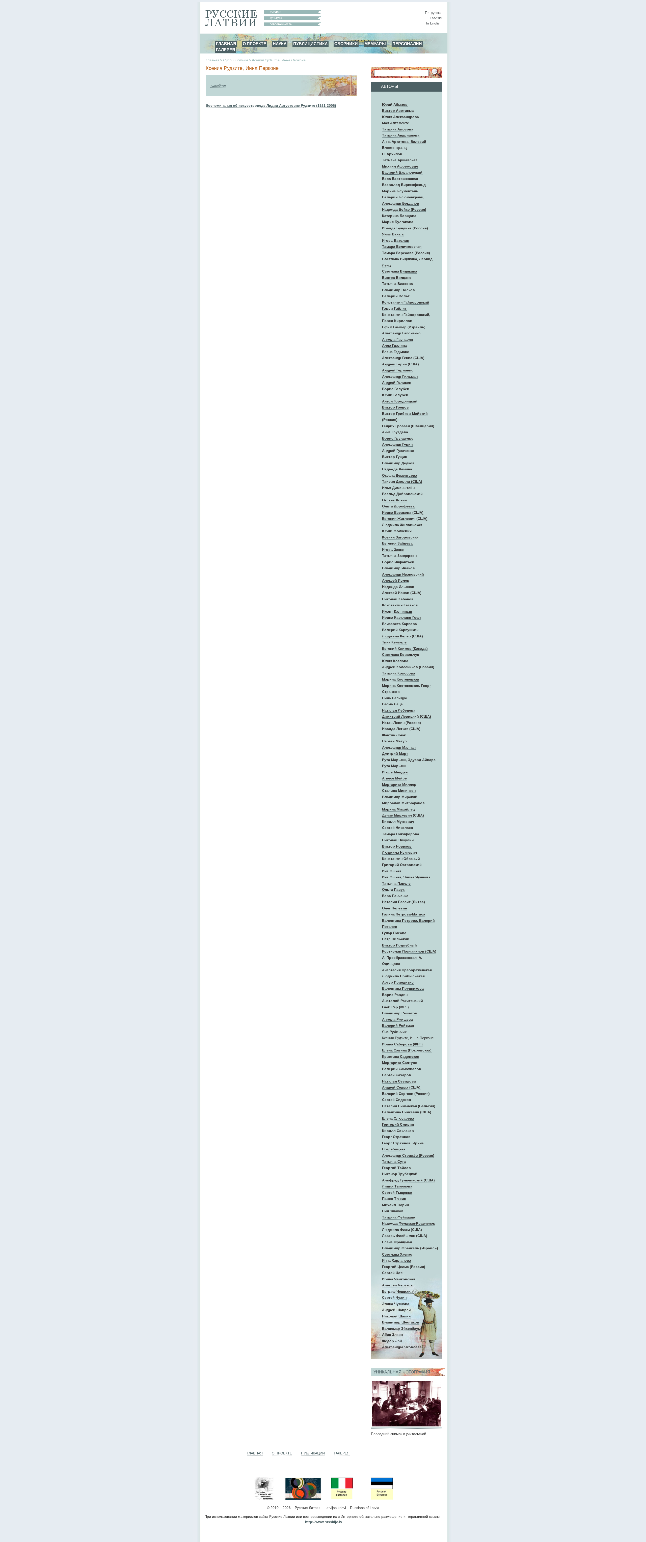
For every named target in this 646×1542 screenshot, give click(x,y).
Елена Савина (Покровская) (407, 1050)
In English (434, 23)
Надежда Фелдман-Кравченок (408, 1223)
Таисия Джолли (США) (402, 481)
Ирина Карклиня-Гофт (401, 617)
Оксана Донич (394, 500)
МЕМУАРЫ (375, 43)
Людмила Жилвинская (402, 525)
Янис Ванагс (393, 234)
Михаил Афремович (400, 166)
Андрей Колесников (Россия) (408, 667)
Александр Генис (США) (403, 358)
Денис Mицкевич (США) (403, 815)
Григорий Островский (402, 865)
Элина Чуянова (395, 1304)
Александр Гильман (400, 376)
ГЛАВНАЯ (226, 43)
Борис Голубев (395, 389)
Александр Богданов (400, 203)
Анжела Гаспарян (397, 339)
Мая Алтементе (395, 123)
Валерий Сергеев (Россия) (406, 1094)
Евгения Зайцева (397, 543)
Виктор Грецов (395, 407)
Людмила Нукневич (399, 852)
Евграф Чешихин (397, 1291)
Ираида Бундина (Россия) (405, 228)
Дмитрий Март (395, 753)
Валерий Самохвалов (401, 1069)
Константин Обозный (401, 859)
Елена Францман (397, 1242)
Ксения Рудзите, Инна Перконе (279, 60)
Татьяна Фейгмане (398, 1217)
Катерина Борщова (399, 216)
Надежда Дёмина (397, 469)
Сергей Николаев (397, 828)
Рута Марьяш (394, 766)
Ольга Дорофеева (398, 506)
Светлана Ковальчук (400, 655)
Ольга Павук (393, 889)
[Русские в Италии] (341, 1499)
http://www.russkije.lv (323, 1522)
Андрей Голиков (396, 383)
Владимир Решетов (399, 1013)
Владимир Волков (398, 290)
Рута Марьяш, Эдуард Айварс (409, 760)
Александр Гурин (397, 444)
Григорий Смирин (398, 1124)
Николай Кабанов (398, 599)
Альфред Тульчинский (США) (408, 1180)
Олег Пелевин (394, 908)
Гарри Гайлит (394, 308)
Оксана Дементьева (399, 475)
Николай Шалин (396, 1316)
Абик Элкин (392, 1335)
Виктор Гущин (394, 457)
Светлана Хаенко (397, 1254)
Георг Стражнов (396, 1137)
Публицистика (235, 60)
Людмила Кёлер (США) (402, 636)
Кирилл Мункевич (398, 822)
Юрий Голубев (395, 395)
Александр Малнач (399, 747)
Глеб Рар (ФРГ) (395, 1007)
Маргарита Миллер (399, 784)
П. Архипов (392, 154)
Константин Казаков (400, 605)
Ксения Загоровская (400, 537)
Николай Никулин (398, 840)
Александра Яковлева (402, 1347)
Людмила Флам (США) (402, 1230)
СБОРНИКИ (346, 43)
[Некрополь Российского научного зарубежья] (264, 1499)
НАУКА (280, 43)
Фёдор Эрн (392, 1341)
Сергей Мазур (394, 741)
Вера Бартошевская (400, 179)
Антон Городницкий (399, 401)
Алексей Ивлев (395, 580)
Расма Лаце (392, 704)
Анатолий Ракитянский (402, 1001)
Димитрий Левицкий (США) (406, 716)
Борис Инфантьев (398, 562)
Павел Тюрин (394, 1199)
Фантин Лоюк (394, 735)
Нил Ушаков (392, 1211)
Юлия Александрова (400, 117)
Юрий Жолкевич (397, 531)
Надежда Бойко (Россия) (404, 209)
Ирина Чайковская (398, 1279)
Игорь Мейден (395, 772)
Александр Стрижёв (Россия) (408, 1155)
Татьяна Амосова (397, 129)
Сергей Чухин (394, 1297)
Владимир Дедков (398, 463)
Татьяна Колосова (398, 673)
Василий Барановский (402, 172)
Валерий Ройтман (398, 1025)
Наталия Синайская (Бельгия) (408, 1106)
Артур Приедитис (398, 982)
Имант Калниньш (397, 611)
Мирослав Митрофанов (403, 803)
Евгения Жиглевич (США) (404, 519)
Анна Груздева (395, 432)
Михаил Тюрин (395, 1205)
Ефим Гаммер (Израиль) (403, 327)
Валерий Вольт (396, 296)
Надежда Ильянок (398, 587)
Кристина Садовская (400, 1056)
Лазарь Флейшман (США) (404, 1236)
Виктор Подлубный (399, 945)
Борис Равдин (395, 995)
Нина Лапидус (394, 698)
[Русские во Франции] (361, 1499)
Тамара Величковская (401, 247)
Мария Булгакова (397, 222)
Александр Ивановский (403, 574)
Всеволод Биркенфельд (404, 185)
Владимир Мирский (399, 797)
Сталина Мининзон (399, 791)
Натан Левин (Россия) (401, 723)
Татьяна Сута (394, 1161)
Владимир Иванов (398, 568)
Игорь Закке (393, 550)
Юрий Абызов (395, 104)
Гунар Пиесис (394, 933)
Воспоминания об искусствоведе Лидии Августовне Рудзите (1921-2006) (271, 105)
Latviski (436, 18)
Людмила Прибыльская (403, 976)
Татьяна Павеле (396, 883)
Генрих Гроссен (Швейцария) (408, 426)
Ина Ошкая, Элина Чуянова (406, 877)
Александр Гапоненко (401, 333)
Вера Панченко (395, 896)
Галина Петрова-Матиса (403, 914)
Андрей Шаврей (396, 1310)
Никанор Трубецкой (399, 1174)
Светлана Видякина (399, 271)
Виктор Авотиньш (398, 111)
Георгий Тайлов (396, 1168)
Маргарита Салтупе (399, 1063)
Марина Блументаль (400, 191)
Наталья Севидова (399, 1081)
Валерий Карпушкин (400, 630)
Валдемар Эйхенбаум (401, 1329)
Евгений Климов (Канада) (405, 648)
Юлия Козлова (395, 661)
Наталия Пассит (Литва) (403, 902)
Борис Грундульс (397, 438)
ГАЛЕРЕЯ (225, 49)
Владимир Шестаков (400, 1322)
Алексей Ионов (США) (401, 593)
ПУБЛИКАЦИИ (313, 1453)
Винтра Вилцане (396, 278)
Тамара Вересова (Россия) (406, 253)
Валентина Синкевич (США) (406, 1112)
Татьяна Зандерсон (399, 556)
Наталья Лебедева (398, 710)
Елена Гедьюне (395, 352)
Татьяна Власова (397, 284)
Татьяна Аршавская (399, 160)
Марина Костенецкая (400, 679)
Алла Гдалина (394, 345)
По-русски (433, 13)
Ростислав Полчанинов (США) (409, 951)
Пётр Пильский (395, 939)
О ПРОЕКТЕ (254, 43)
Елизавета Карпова (399, 624)
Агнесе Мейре (394, 778)
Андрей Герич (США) (400, 364)
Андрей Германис (397, 370)
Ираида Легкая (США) (401, 729)
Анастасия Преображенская (407, 970)
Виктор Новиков (397, 846)
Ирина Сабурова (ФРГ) (402, 1044)
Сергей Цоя (392, 1273)
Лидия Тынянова (397, 1186)
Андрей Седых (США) (401, 1087)
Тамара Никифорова (400, 834)
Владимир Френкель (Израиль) (410, 1248)
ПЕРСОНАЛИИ (407, 43)
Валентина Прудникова (403, 988)
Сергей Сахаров (396, 1075)
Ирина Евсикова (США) (402, 512)
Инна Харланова (396, 1260)
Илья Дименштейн (398, 488)
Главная (212, 60)
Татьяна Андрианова (400, 135)
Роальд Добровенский (402, 494)
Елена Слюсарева (398, 1118)
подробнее (218, 85)
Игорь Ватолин (395, 240)
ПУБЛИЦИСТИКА (310, 43)
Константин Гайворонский (405, 302)
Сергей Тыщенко (397, 1193)
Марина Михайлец (398, 809)
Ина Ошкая (391, 871)
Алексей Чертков (397, 1285)
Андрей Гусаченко (398, 451)
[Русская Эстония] (381, 1499)
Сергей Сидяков (396, 1100)
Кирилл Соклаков (398, 1131)
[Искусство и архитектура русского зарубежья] (302, 1499)
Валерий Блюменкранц (402, 197)
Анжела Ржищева (397, 1019)
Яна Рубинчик (394, 1032)
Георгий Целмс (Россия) (403, 1267)
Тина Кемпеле (394, 642)
